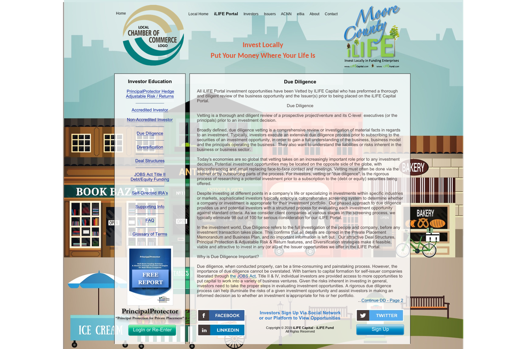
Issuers (270, 14)
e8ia (300, 14)
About (314, 14)
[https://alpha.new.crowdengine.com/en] (221, 334)
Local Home (198, 14)
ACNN (286, 14)
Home (121, 13)
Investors (251, 14)
